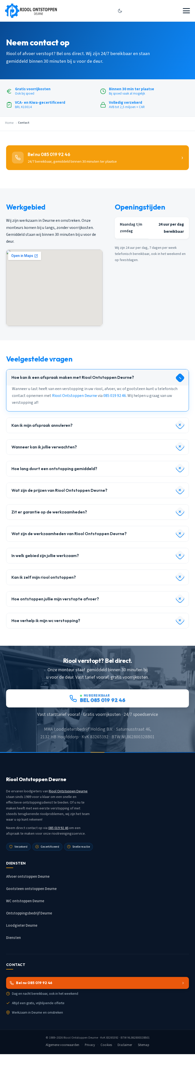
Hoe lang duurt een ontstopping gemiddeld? (54, 468)
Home (9, 123)
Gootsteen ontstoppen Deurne (31, 889)
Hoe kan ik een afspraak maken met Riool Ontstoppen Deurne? (72, 377)
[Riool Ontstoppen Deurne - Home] (31, 11)
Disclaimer (125, 1045)
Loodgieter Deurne (21, 925)
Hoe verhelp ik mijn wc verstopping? (45, 620)
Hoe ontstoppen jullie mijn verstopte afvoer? (55, 598)
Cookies (106, 1045)
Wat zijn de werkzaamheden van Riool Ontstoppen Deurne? (69, 533)
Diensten (13, 937)
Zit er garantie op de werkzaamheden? (49, 511)
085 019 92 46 (114, 395)
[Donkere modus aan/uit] (120, 11)
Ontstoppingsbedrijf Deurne (29, 913)
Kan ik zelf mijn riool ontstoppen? (43, 577)
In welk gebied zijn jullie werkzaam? (45, 555)
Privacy (90, 1045)
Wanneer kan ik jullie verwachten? (44, 446)
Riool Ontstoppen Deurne (74, 395)
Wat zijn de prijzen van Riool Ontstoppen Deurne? (59, 490)
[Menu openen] (186, 10)
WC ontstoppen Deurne (25, 901)
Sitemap (143, 1045)
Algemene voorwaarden (62, 1045)
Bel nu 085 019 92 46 (34, 982)
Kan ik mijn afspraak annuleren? (42, 425)
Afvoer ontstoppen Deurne (28, 876)
